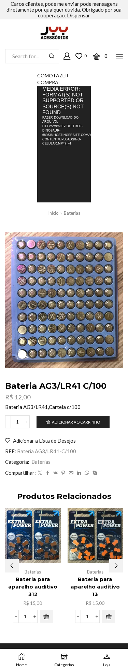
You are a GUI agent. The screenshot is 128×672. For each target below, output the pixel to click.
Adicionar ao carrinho (76, 422)
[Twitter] (40, 473)
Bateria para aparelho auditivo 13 (95, 586)
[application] (64, 144)
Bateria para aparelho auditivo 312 (32, 586)
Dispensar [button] (78, 15)
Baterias (72, 213)
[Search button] (52, 56)
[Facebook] (48, 473)
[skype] (94, 473)
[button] (46, 616)
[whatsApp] (87, 473)
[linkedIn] (79, 473)
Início (53, 213)
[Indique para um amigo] (71, 473)
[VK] (55, 473)
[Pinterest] (63, 473)
